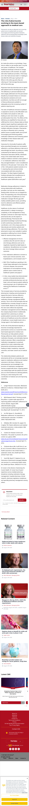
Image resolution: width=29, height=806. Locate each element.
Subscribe (21, 500)
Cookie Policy (25, 792)
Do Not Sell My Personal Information (14, 723)
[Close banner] (27, 2)
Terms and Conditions (14, 720)
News (16, 758)
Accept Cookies (14, 803)
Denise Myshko (7, 663)
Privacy (14, 722)
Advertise (14, 715)
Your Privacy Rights (14, 725)
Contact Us (14, 718)
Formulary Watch (6, 511)
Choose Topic (13, 8)
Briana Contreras (8, 545)
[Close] (27, 778)
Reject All (14, 799)
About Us (14, 713)
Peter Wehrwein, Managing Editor (12, 575)
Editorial (14, 717)
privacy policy (5, 504)
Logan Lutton (7, 635)
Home (4, 758)
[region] (14, 791)
